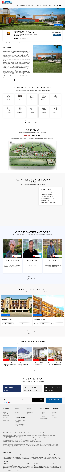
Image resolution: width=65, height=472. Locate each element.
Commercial (17, 413)
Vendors (53, 415)
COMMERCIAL (30, 5)
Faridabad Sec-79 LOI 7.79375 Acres (10, 434)
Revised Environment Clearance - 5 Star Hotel (45, 435)
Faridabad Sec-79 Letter (7, 435)
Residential (17, 412)
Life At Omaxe (30, 412)
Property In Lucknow (44, 416)
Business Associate (56, 413)
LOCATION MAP (36, 135)
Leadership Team (6, 413)
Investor (39, 5)
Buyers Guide (54, 417)
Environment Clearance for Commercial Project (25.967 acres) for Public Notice (18, 440)
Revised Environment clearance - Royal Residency (13, 436)
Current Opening (30, 413)
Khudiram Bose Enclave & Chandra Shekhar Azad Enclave (20, 426)
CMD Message (6, 415)
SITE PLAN (27, 135)
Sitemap (31, 432)
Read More (5, 461)
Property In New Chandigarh (43, 412)
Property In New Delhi (44, 420)
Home (4, 42)
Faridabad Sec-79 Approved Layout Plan (26, 434)
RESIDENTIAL (20, 5)
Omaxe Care (54, 412)
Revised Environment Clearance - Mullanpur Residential (24, 435)
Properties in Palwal (10, 42)
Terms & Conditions (20, 432)
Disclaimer (26, 432)
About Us (12, 5)
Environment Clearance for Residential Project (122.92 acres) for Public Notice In (19, 439)
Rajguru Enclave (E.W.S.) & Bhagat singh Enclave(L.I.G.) (20, 421)
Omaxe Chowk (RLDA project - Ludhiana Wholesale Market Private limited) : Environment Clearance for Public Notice (26, 437)
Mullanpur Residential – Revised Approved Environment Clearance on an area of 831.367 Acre (22, 441)
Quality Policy (5, 417)
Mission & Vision (6, 420)
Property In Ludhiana (44, 415)
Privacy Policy (12, 432)
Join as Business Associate (54, 400)
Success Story (5, 422)
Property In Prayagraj (44, 418)
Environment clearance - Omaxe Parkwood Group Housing (45, 432)
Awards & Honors (6, 418)
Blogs (45, 5)
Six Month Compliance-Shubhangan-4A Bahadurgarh (13, 446)
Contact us (52, 5)
